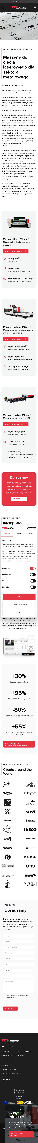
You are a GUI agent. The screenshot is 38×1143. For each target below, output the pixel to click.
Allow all (19, 597)
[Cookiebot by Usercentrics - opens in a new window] (27, 528)
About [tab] (31, 534)
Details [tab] (19, 534)
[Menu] (35, 7)
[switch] (33, 574)
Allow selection (19, 604)
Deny (19, 612)
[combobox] (19, 970)
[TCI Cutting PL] (19, 7)
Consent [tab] (7, 534)
